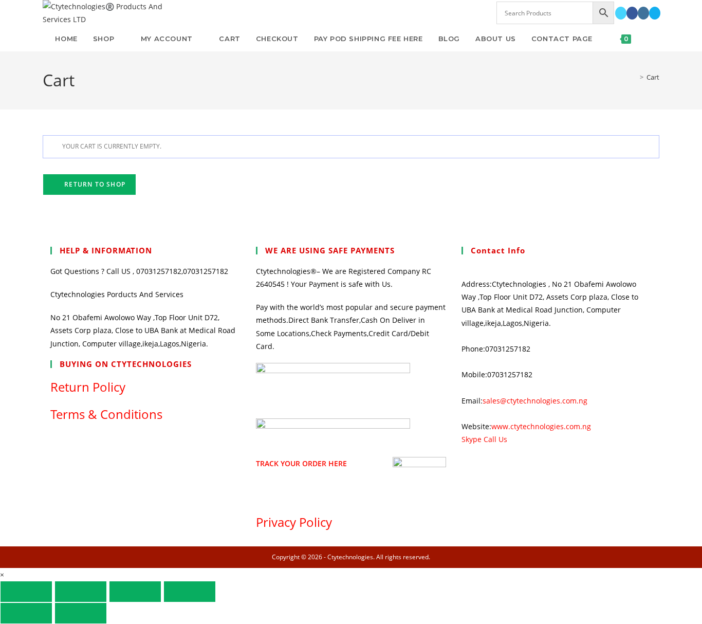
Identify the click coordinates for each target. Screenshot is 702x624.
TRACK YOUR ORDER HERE (301, 463)
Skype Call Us (484, 439)
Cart (652, 77)
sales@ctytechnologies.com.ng (535, 401)
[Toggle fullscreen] (80, 591)
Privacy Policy (294, 521)
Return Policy (87, 386)
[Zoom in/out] (26, 591)
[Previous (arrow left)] (26, 613)
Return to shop (93, 184)
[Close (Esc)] (189, 591)
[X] (620, 13)
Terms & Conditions (106, 414)
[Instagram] (643, 13)
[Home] (634, 77)
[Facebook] (632, 13)
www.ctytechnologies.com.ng (541, 426)
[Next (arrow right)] (80, 613)
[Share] (135, 591)
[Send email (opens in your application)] (654, 13)
